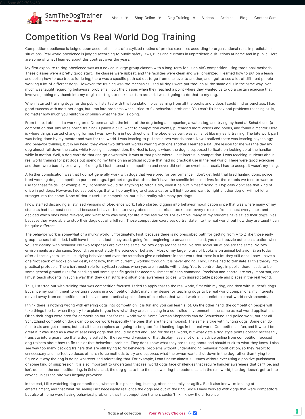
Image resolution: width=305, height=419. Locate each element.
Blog (244, 17)
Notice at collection (124, 413)
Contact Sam (265, 17)
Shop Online (145, 17)
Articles (226, 17)
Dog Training (178, 17)
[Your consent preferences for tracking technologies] (297, 411)
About (117, 17)
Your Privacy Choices (167, 413)
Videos (208, 17)
